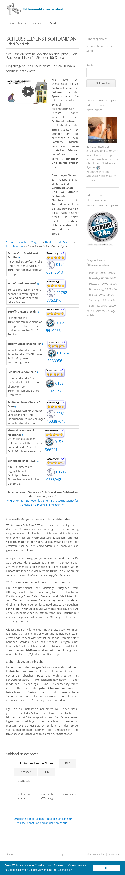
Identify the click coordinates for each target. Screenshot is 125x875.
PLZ (67, 763)
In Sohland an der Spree (36, 763)
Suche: (90, 65)
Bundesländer (17, 23)
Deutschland (53, 242)
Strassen (26, 772)
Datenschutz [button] (64, 869)
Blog (89, 854)
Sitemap (10, 854)
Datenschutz (99, 854)
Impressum (113, 854)
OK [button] (106, 868)
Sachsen (68, 242)
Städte (54, 23)
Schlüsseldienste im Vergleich (24, 242)
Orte (47, 772)
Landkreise (38, 23)
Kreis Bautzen (14, 246)
